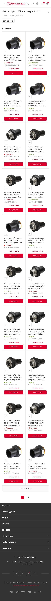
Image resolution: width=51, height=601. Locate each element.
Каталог (6, 506)
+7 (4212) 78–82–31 (26, 557)
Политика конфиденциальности (26, 585)
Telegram (22, 573)
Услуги (5, 524)
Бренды (6, 530)
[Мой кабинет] (37, 4)
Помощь (6, 548)
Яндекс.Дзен (34, 573)
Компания (7, 536)
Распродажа (8, 512)
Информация (9, 542)
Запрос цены (14, 68)
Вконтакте (16, 573)
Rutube (28, 573)
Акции (5, 518)
